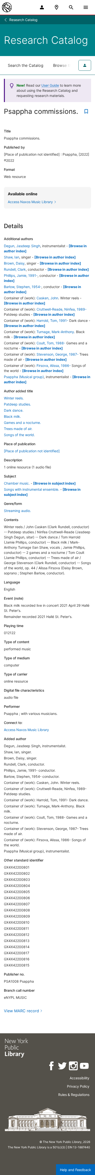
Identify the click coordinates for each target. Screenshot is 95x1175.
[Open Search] (71, 7)
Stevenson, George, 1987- (57, 354)
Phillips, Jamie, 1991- (21, 275)
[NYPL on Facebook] (52, 1066)
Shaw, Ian (11, 257)
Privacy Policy (78, 1086)
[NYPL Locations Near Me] (56, 7)
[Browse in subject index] (54, 483)
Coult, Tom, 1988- (51, 343)
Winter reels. (14, 398)
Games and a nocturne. (22, 422)
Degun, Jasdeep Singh (22, 246)
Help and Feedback (75, 1170)
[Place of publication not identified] (32, 451)
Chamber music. (17, 483)
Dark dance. (13, 410)
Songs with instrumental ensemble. (31, 489)
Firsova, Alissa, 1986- (54, 365)
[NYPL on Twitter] (62, 1066)
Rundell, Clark (15, 269)
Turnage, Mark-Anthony (55, 332)
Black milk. (12, 416)
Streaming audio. (17, 511)
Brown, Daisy (14, 263)
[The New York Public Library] (7, 7)
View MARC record (21, 1010)
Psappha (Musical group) (24, 377)
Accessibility (79, 1078)
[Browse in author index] (55, 257)
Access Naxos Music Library (26, 730)
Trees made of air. (18, 429)
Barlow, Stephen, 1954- (22, 287)
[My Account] (42, 7)
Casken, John (47, 298)
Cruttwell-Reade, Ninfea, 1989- (61, 309)
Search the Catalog (25, 65)
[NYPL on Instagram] (73, 1066)
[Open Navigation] (85, 7)
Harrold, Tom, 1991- (52, 320)
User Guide (50, 85)
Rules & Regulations (73, 1095)
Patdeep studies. (17, 404)
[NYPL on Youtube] (84, 1066)
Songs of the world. (19, 435)
